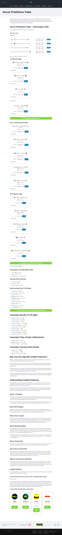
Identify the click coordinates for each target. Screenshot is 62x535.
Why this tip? (14, 70)
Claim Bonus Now (36, 510)
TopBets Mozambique (53, 531)
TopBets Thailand (52, 532)
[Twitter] (5, 2)
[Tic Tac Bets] (47, 499)
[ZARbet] (15, 499)
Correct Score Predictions (17, 266)
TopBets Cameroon (34, 531)
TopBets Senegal (46, 531)
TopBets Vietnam (46, 532)
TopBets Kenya (34, 530)
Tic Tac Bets (47, 501)
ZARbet (14, 501)
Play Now (14, 507)
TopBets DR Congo (40, 532)
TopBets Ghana (45, 530)
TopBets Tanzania (51, 530)
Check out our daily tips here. (29, 29)
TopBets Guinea (41, 531)
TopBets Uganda (57, 530)
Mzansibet (25, 501)
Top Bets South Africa (10, 530)
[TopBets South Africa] (31, 2)
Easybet (36, 501)
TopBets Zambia (34, 532)
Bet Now (48, 39)
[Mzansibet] (25, 499)
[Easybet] (36, 499)
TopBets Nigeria (40, 530)
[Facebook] (3, 2)
